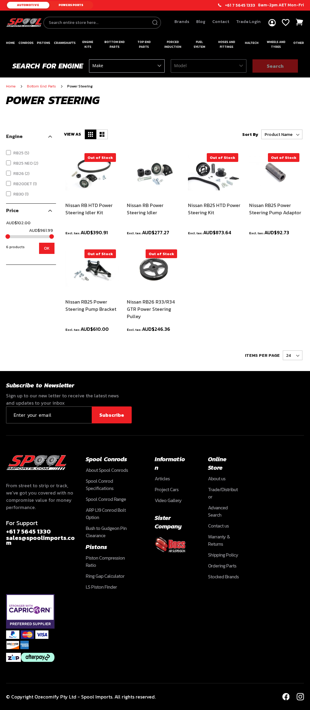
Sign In (272, 23)
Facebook (285, 696)
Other (298, 43)
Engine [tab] (14, 136)
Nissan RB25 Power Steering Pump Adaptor (275, 209)
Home (10, 43)
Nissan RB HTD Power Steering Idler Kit (89, 209)
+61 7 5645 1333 (240, 5)
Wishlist (285, 22)
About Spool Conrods (107, 470)
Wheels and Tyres (276, 44)
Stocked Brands (223, 576)
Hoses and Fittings (226, 44)
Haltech (252, 43)
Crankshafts (65, 43)
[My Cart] (299, 22)
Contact (220, 21)
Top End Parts (144, 44)
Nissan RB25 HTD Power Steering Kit (214, 209)
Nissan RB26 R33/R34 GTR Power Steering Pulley (151, 309)
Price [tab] (12, 210)
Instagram (300, 696)
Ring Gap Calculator (105, 576)
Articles (162, 478)
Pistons (43, 43)
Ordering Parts (222, 565)
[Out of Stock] (92, 193)
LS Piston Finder (101, 586)
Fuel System (199, 44)
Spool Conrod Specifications (99, 484)
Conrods (26, 43)
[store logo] (24, 22)
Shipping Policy (223, 554)
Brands (181, 21)
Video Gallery (168, 500)
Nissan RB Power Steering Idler (145, 209)
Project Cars (166, 489)
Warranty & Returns (219, 540)
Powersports (71, 5)
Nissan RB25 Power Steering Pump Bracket (90, 305)
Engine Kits (87, 44)
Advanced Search (218, 511)
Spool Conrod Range (106, 499)
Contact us (218, 525)
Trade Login (248, 21)
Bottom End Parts (114, 44)
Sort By (250, 134)
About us (216, 478)
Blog (200, 21)
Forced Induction (172, 44)
